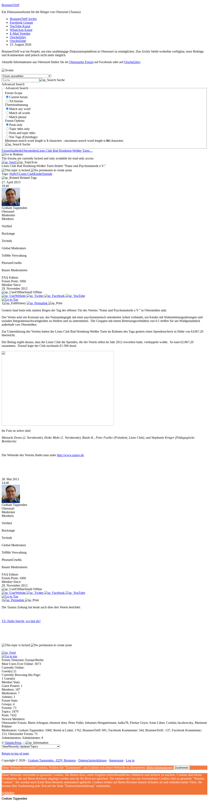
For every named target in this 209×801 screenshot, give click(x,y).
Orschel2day (18, 37)
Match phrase (18, 117)
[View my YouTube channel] (75, 296)
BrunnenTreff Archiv (23, 19)
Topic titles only (19, 129)
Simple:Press (13, 742)
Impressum (116, 760)
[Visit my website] (14, 296)
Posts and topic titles (22, 133)
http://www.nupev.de (70, 455)
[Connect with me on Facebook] (55, 296)
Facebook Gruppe (21, 22)
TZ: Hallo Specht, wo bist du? (21, 621)
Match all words (19, 113)
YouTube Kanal (20, 26)
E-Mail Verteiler (20, 33)
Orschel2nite (18, 41)
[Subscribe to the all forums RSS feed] (9, 652)
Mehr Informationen (159, 767)
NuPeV (14, 174)
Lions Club (26, 174)
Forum (6, 150)
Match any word (19, 109)
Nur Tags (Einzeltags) (23, 137)
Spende (47, 174)
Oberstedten (30, 150)
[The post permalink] (37, 303)
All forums (16, 101)
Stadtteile (16, 150)
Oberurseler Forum (81, 62)
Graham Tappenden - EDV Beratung (52, 760)
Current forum (18, 97)
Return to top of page (15, 753)
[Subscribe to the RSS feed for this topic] (9, 162)
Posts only (15, 124)
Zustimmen (181, 767)
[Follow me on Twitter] (35, 296)
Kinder (38, 174)
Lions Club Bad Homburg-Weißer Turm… (65, 150)
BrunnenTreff (10, 5)
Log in (130, 760)
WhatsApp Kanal (21, 30)
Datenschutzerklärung (92, 760)
